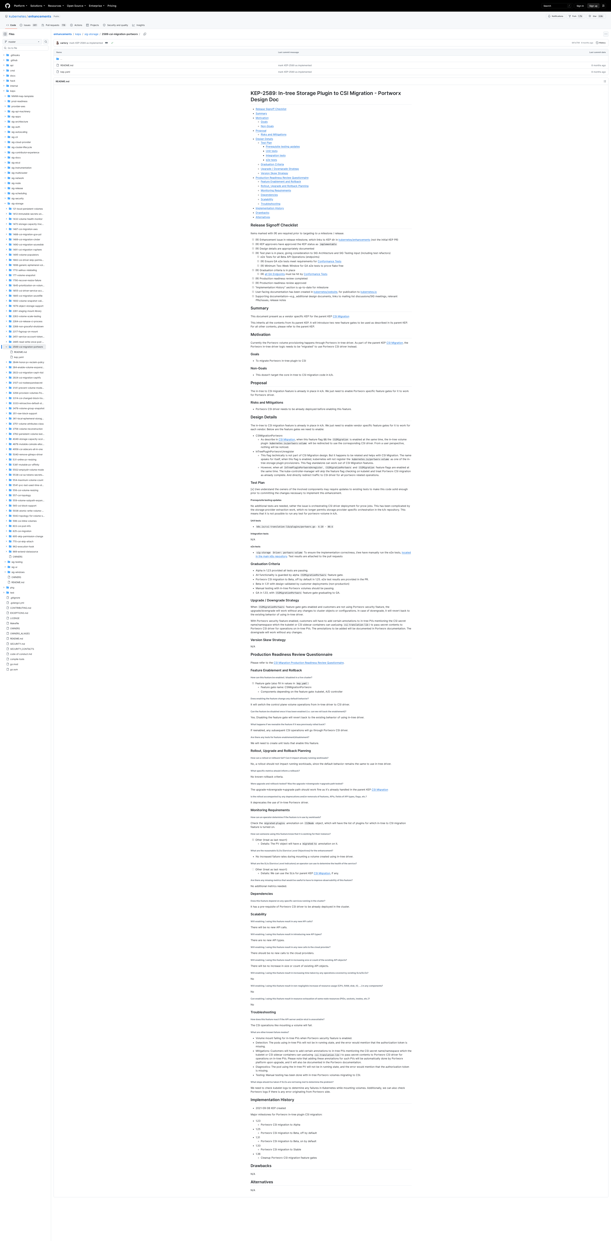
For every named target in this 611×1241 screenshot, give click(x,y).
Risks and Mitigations (273, 134)
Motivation (262, 117)
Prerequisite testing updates (283, 146)
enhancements (39, 16)
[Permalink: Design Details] (248, 417)
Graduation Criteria (272, 164)
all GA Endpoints (275, 274)
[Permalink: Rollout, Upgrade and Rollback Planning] (248, 751)
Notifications (557, 16)
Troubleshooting (270, 203)
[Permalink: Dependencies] (248, 893)
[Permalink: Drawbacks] (248, 1165)
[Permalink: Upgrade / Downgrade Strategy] (248, 600)
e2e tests (271, 159)
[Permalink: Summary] (248, 308)
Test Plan (266, 142)
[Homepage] (7, 5)
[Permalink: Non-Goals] (248, 368)
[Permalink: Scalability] (248, 914)
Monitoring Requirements (276, 190)
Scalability (267, 199)
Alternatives (263, 217)
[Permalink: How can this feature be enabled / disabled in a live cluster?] (248, 677)
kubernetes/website (325, 291)
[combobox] (27, 48)
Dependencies (269, 194)
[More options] (605, 34)
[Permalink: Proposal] (248, 383)
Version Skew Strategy (274, 173)
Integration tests (276, 155)
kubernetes (17, 16)
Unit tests (271, 151)
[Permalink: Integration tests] (248, 533)
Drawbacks (262, 212)
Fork (577, 16)
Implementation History (270, 208)
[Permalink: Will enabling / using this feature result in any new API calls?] (248, 921)
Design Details (264, 138)
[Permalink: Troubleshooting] (248, 1012)
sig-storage (91, 34)
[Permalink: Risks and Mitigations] (248, 402)
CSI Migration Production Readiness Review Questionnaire (309, 662)
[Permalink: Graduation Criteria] (248, 564)
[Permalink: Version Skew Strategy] (248, 640)
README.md (66, 65)
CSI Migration (341, 316)
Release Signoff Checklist (271, 109)
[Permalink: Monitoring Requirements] (248, 810)
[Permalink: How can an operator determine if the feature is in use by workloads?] (248, 817)
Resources (54, 5)
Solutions (36, 5)
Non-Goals (267, 126)
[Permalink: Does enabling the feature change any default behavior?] (248, 698)
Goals (264, 121)
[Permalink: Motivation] (248, 334)
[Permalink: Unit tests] (248, 520)
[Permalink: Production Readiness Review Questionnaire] (248, 654)
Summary (261, 113)
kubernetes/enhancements (354, 239)
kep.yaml (65, 71)
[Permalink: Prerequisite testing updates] (248, 500)
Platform (19, 5)
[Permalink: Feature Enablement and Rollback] (248, 670)
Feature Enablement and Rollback (281, 181)
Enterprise (95, 5)
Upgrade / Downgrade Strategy (280, 168)
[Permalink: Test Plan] (248, 482)
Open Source (75, 5)
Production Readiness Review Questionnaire (282, 177)
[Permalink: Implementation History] (248, 1100)
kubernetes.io (369, 291)
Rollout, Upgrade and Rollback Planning (285, 185)
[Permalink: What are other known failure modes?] (248, 1032)
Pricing (112, 5)
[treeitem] (24, 352)
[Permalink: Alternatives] (248, 1182)
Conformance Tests (329, 261)
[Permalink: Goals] (248, 354)
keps (78, 34)
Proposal (261, 130)
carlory (64, 43)
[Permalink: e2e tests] (248, 546)
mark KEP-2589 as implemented (86, 43)
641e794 (576, 43)
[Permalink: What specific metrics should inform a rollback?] (248, 771)
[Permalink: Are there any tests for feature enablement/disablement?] (248, 737)
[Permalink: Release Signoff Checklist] (248, 225)
